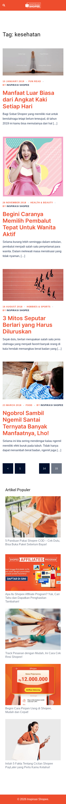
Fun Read (35, 81)
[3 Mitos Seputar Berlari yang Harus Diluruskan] (33, 284)
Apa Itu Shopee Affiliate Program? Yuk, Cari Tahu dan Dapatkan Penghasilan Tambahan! (32, 598)
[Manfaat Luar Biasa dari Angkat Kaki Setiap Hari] (33, 61)
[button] (4, 5)
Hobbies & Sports (39, 306)
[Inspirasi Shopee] (33, 5)
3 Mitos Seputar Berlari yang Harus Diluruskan (27, 325)
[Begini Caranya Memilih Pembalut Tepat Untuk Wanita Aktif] (33, 166)
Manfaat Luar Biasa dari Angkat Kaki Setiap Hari (28, 99)
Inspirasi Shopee (18, 85)
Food (29, 405)
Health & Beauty (41, 202)
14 (44, 468)
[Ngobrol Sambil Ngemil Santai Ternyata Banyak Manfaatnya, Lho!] (33, 380)
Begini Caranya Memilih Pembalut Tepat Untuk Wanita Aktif (29, 224)
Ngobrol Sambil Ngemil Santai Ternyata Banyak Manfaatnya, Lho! (26, 423)
